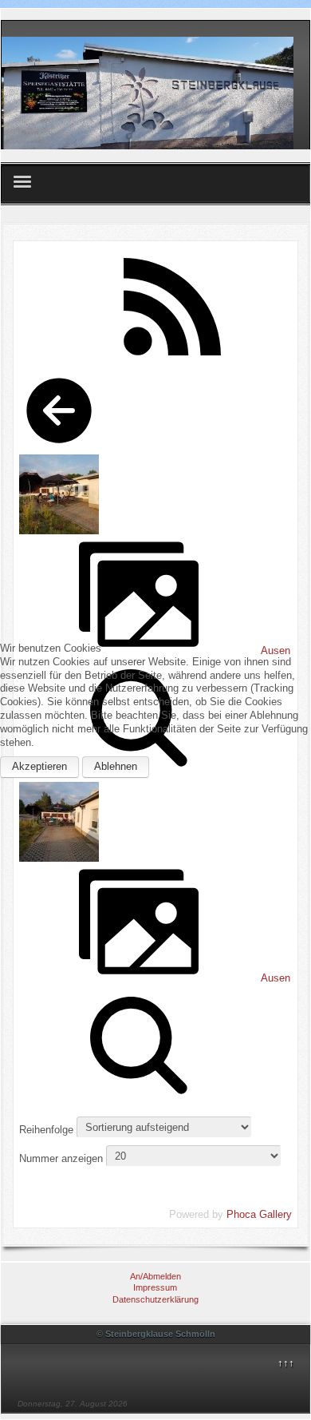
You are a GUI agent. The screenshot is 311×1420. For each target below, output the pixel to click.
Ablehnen (115, 766)
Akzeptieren (39, 766)
